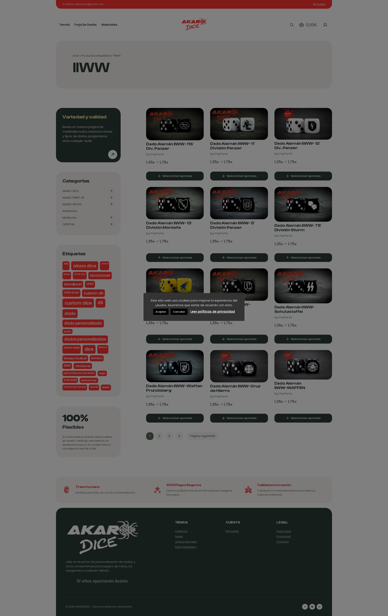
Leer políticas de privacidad (212, 311)
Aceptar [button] (161, 312)
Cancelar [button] (179, 312)
